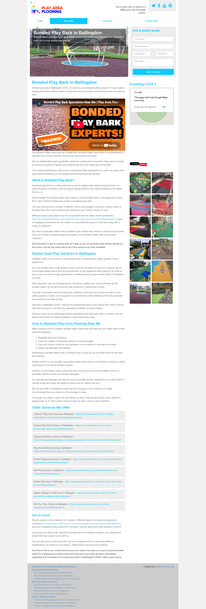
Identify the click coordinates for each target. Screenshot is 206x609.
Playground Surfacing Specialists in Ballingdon (54, 566)
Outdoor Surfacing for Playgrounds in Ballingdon (57, 578)
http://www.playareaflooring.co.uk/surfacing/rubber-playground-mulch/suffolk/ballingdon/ (74, 219)
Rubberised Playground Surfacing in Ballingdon (56, 599)
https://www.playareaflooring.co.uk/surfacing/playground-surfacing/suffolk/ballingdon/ (74, 451)
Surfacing (107, 21)
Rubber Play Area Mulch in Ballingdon (52, 590)
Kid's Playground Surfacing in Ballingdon (53, 572)
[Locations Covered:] (31, 3)
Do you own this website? (145, 107)
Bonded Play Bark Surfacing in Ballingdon (53, 575)
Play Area (68, 21)
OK (164, 107)
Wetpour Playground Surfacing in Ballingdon (55, 605)
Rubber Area (151, 21)
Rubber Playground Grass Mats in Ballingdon (55, 602)
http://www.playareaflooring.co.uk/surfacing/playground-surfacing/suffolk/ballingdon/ (81, 523)
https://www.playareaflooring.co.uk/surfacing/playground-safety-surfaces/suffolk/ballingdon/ (77, 440)
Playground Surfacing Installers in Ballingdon (55, 587)
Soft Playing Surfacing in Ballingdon (51, 593)
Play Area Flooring (165, 566)
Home (39, 21)
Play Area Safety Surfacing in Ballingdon (53, 584)
